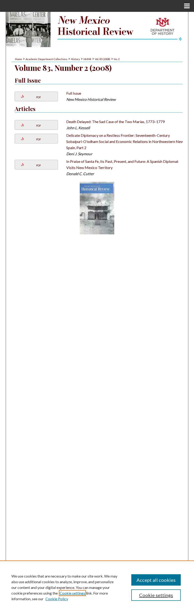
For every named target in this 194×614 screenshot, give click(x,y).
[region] (97, 587)
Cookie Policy (56, 598)
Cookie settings (72, 593)
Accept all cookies (156, 580)
